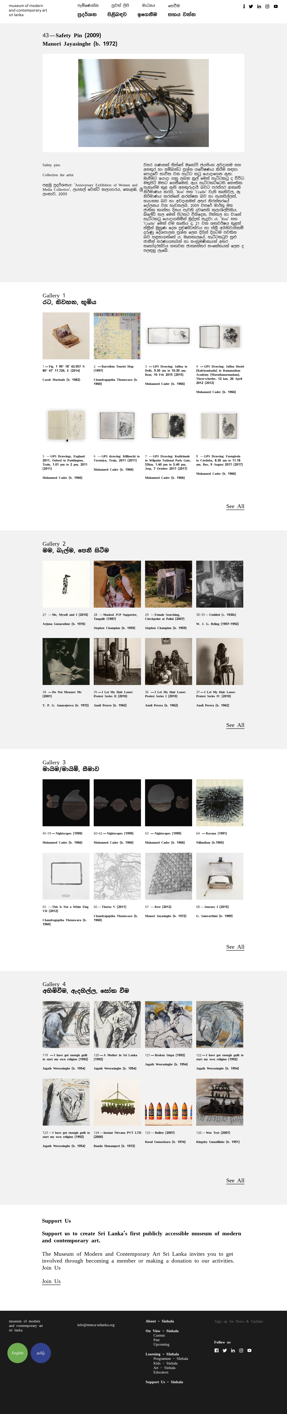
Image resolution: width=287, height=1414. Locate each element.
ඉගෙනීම (147, 14)
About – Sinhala (160, 1321)
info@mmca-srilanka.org (96, 1324)
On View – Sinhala (162, 1330)
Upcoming (161, 1344)
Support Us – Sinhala (164, 1382)
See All (235, 506)
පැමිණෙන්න (88, 5)
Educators (160, 1372)
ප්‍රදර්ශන (87, 14)
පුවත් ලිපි (120, 5)
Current (159, 1335)
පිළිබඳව (117, 14)
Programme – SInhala (170, 1358)
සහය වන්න (182, 14)
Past (156, 1340)
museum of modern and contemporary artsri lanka (26, 1326)
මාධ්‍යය (148, 5)
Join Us (51, 1281)
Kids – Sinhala (165, 1363)
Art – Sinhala (164, 1367)
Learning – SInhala (162, 1354)
